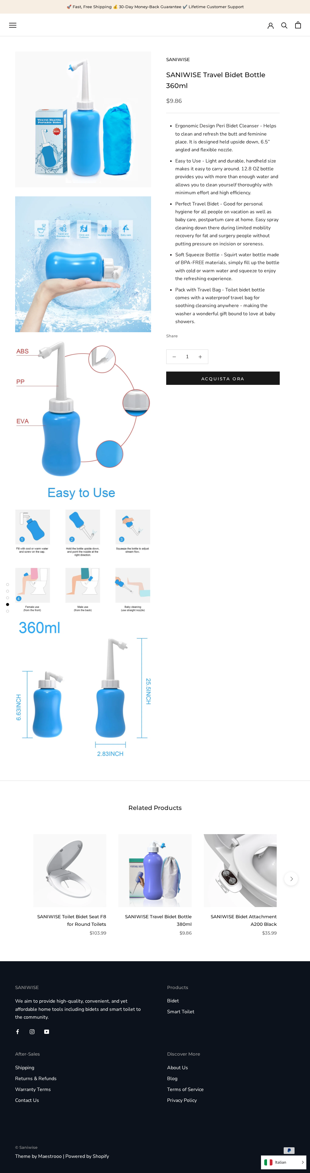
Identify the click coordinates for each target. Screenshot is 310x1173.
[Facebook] (183, 334)
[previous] (19, 879)
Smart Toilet (180, 1011)
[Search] (284, 25)
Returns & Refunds (36, 1078)
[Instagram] (32, 1031)
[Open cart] (298, 24)
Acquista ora (223, 379)
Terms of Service (185, 1089)
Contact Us (27, 1100)
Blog (172, 1078)
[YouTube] (46, 1031)
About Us (177, 1067)
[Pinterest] (199, 334)
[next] (291, 879)
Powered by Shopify (87, 1156)
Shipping (24, 1067)
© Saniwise (26, 1147)
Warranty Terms (33, 1089)
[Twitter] (191, 334)
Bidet (173, 1001)
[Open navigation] (12, 25)
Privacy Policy (182, 1100)
